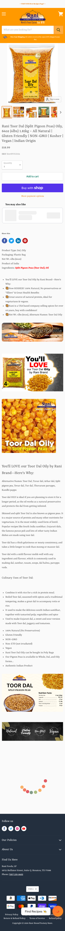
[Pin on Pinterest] (25, 240)
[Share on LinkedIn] (18, 240)
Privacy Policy (11, 915)
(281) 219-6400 (16, 874)
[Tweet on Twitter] (11, 240)
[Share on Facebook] (4, 240)
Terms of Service (37, 918)
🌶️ (57, 911)
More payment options (32, 196)
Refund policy (55, 918)
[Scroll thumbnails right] (60, 112)
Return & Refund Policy (14, 918)
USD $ (30, 889)
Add (55, 215)
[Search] (58, 30)
